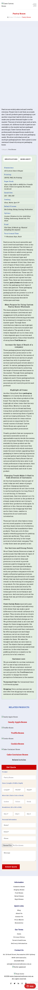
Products (18, 17)
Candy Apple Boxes (17, 722)
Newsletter (19, 923)
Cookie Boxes (17, 743)
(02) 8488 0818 (19, 961)
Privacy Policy (19, 937)
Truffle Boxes (17, 733)
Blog (19, 910)
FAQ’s (19, 934)
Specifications (11, 159)
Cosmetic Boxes (19, 886)
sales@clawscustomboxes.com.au (19, 964)
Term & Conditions (19, 940)
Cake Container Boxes (17, 754)
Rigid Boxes (19, 899)
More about (25, 159)
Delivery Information (19, 943)
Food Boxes (12, 149)
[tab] (11, 159)
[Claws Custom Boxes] (9, 4)
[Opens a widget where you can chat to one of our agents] (30, 986)
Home (11, 17)
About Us (19, 913)
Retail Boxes (19, 896)
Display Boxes (19, 890)
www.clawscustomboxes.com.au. (22, 976)
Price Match (19, 920)
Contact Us (19, 916)
